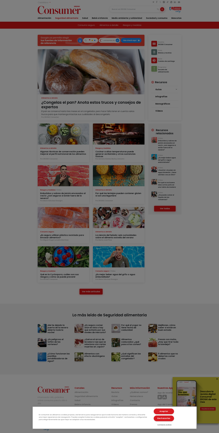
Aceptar (164, 411)
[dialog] (114, 418)
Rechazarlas (163, 418)
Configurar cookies (164, 425)
